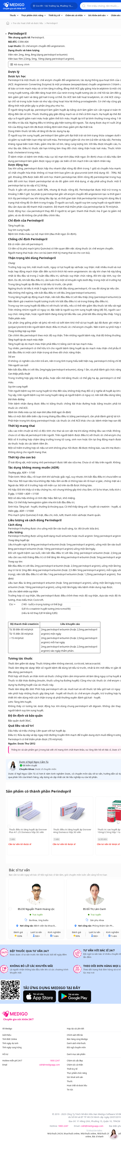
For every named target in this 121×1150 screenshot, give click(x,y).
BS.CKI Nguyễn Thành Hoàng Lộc (36, 909)
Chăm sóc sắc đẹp (75, 1060)
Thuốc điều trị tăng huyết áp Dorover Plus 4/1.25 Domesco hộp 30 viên (28, 831)
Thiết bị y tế (72, 1069)
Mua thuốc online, (72, 1133)
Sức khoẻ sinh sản (75, 1077)
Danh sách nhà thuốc (76, 1043)
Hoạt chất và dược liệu (77, 1085)
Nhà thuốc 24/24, (55, 1133)
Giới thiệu (6, 1035)
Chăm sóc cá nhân (75, 1064)
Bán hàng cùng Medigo (77, 1039)
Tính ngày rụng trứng (12, 1047)
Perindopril (52, 23)
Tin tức (70, 1089)
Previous (9, 826)
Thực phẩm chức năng (77, 1073)
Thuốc (69, 1081)
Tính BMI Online (9, 1039)
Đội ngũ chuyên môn (76, 1047)
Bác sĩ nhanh (97, 1136)
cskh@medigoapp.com (49, 1064)
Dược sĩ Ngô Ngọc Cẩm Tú (33, 762)
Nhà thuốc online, (89, 1133)
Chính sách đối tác (75, 1035)
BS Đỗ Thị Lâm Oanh (94, 909)
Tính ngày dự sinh (10, 1043)
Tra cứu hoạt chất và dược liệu (28, 23)
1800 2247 (55, 1060)
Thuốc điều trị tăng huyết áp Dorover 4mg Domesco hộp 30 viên (72, 831)
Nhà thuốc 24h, (104, 1133)
